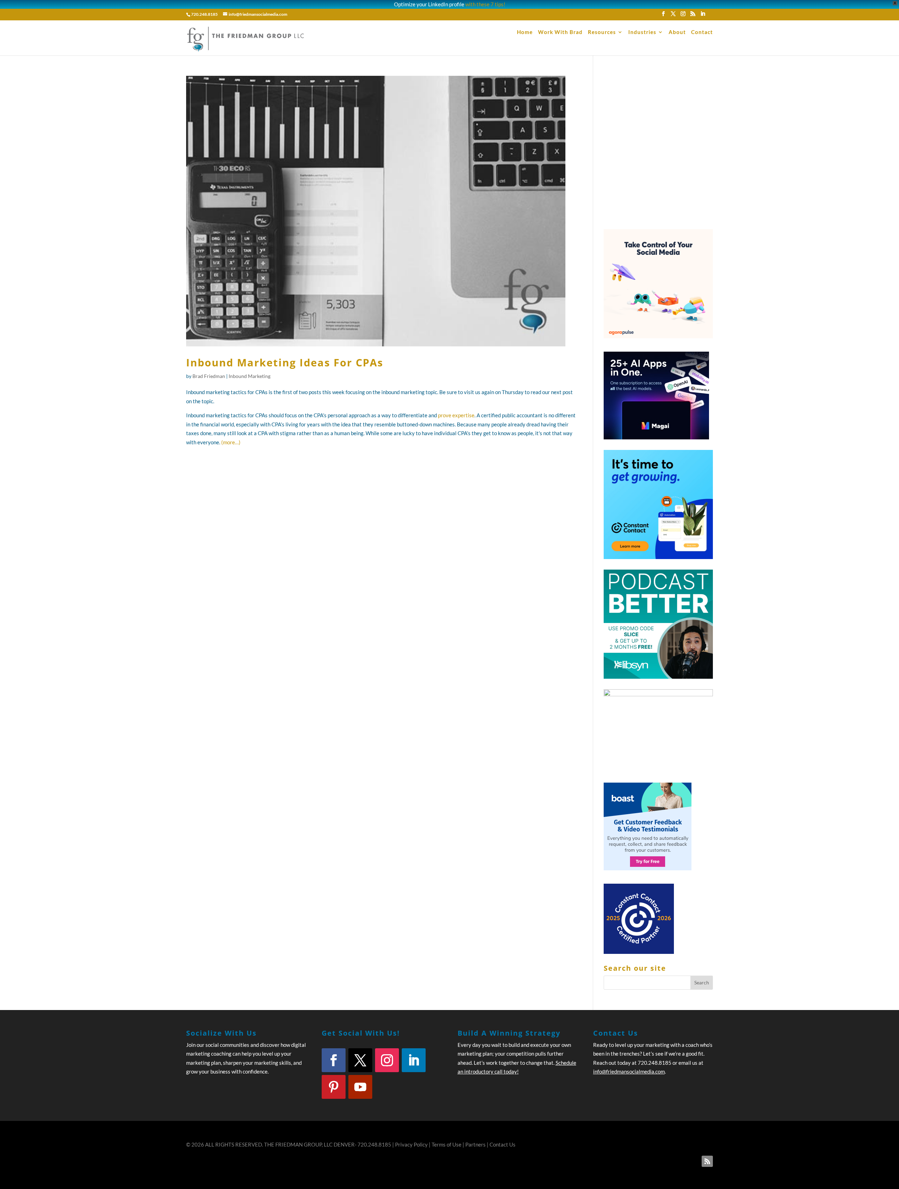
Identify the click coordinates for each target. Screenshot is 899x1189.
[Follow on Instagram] (387, 1060)
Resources (602, 32)
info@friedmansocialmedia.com (629, 1071)
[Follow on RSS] (707, 1161)
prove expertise (456, 415)
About (677, 32)
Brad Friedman (208, 376)
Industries (642, 32)
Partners (475, 1144)
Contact (702, 32)
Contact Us (503, 1144)
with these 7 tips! (485, 4)
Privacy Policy (411, 1144)
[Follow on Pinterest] (334, 1087)
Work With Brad (560, 32)
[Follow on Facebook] (334, 1060)
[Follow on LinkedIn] (414, 1060)
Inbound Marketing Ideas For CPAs (284, 362)
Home (525, 32)
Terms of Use (446, 1144)
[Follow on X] (360, 1060)
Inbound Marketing (249, 376)
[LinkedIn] (702, 15)
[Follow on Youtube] (360, 1087)
